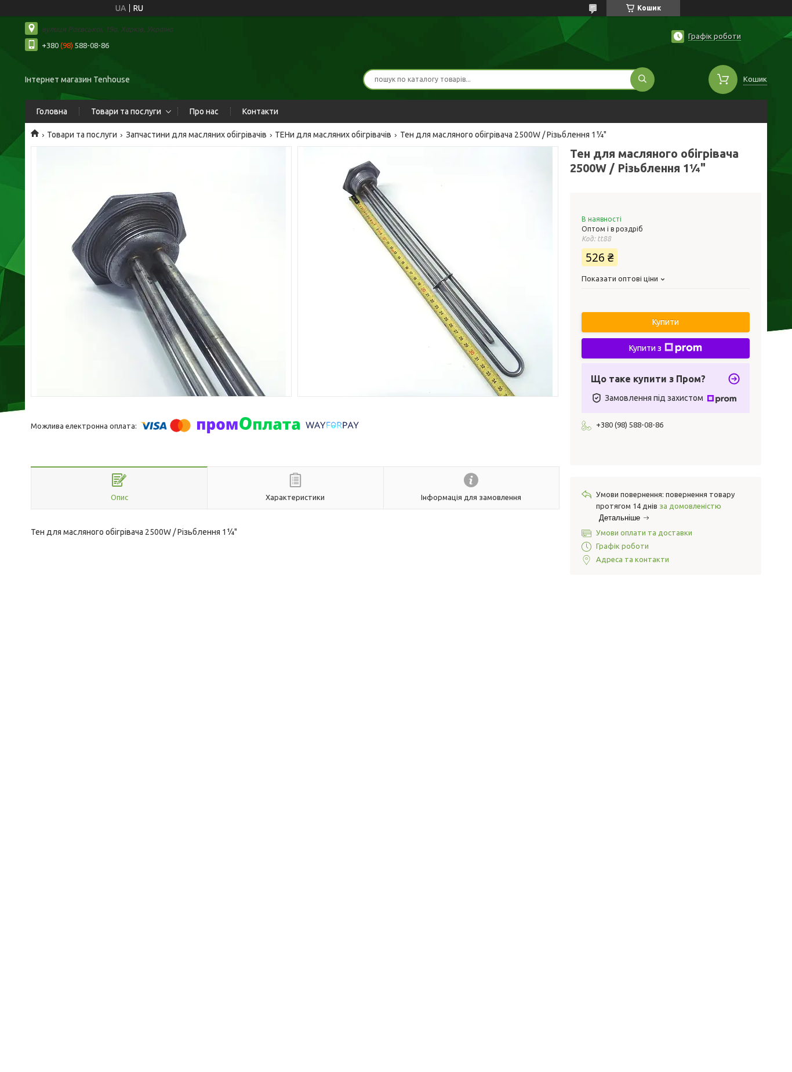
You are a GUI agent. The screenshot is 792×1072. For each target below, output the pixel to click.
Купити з (645, 348)
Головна (52, 111)
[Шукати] (642, 79)
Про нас (204, 111)
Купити (665, 322)
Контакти (260, 111)
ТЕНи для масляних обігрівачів (333, 134)
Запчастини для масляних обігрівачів (196, 134)
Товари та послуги (126, 111)
